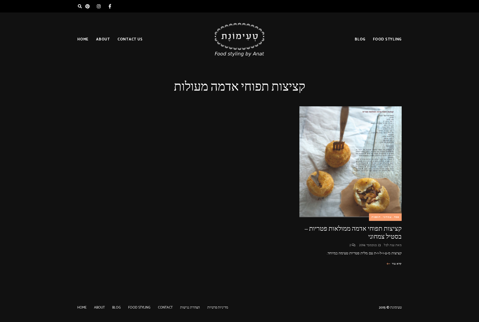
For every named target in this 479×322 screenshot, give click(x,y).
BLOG (360, 39)
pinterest (87, 6)
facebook (110, 6)
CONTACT (165, 308)
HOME (83, 39)
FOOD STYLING (387, 39)
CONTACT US (130, 39)
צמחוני (387, 217)
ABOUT (103, 39)
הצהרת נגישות (190, 308)
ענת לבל (389, 245)
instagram (98, 6)
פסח (396, 217)
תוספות (376, 217)
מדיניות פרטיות (217, 308)
